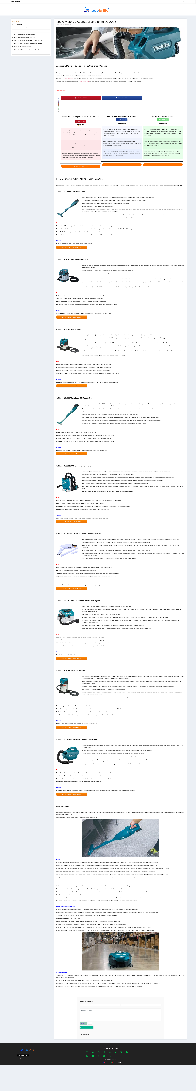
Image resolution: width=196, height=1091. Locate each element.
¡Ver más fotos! (68, 207)
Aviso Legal (22, 1060)
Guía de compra (16, 53)
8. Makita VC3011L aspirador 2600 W (21, 46)
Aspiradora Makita (16, 1)
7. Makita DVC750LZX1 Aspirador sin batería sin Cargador (27, 43)
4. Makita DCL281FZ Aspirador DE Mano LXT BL (24, 34)
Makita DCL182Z (68, 78)
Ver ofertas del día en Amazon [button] (71, 247)
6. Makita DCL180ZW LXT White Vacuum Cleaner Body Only (27, 40)
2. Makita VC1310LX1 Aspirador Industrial (22, 27)
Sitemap (21, 1058)
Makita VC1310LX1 (84, 81)
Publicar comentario (87, 1027)
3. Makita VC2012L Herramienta (20, 31)
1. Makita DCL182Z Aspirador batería (21, 24)
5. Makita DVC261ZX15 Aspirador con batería (23, 37)
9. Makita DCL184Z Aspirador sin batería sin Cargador (26, 49)
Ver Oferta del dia (80, 121)
